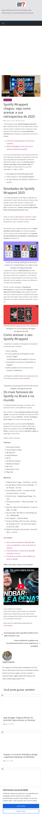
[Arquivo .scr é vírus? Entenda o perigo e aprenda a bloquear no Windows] (21, 732)
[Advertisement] (21, 53)
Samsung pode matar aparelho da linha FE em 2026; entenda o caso (21, 634)
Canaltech (18, 609)
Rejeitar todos (21, 811)
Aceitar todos (21, 806)
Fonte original (8, 625)
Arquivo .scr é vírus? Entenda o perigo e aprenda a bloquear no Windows (20, 755)
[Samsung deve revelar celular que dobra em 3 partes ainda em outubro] (21, 769)
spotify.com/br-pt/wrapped (21, 378)
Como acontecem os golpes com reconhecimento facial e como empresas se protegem (22, 643)
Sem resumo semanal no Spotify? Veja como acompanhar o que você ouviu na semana (21, 545)
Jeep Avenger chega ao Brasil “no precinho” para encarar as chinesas (19, 718)
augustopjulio (21, 120)
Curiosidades (7, 100)
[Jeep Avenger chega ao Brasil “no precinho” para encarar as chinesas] (21, 696)
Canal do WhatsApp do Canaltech (20, 217)
